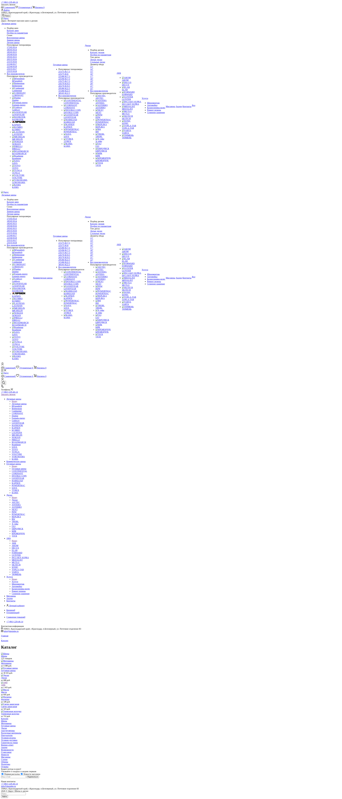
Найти (4, 797)
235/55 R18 (12, 71)
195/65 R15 (12, 57)
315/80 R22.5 (64, 91)
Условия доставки (9, 740)
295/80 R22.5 (64, 88)
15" (91, 71)
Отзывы (4, 766)
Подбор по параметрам (17, 33)
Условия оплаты (8, 738)
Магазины (5, 757)
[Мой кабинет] (2, 364)
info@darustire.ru (11, 631)
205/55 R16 (12, 59)
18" (91, 79)
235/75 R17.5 (64, 81)
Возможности (7, 750)
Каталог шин (13, 30)
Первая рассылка (12, 774)
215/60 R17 (12, 64)
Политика (5, 764)
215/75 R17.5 (64, 71)
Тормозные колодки (10, 714)
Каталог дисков (97, 52)
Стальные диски (97, 62)
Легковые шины (19, 404)
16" (91, 74)
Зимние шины (13, 40)
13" (91, 67)
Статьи (4, 759)
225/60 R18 (12, 66)
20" (91, 84)
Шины (4, 656)
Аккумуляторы (8, 730)
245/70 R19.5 (64, 84)
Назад (14, 401)
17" (91, 76)
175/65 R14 (12, 47)
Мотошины (6, 663)
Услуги (15, 581)
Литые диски (96, 59)
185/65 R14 (12, 50)
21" (91, 86)
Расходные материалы (11, 733)
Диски (15, 500)
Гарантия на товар (9, 742)
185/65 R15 (12, 52)
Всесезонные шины (16, 38)
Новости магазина (31, 774)
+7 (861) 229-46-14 (9, 2)
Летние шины (13, 42)
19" (91, 81)
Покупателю (7, 735)
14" (91, 69)
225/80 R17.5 (64, 76)
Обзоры (4, 762)
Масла (4, 692)
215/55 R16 (12, 62)
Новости (5, 754)
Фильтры (5, 699)
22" (91, 88)
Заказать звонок (8, 394)
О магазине (6, 752)
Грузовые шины (19, 469)
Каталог (4, 718)
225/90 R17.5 (64, 79)
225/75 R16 (63, 74)
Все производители (16, 74)
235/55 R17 (12, 69)
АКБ (14, 543)
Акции (4, 747)
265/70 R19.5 (64, 86)
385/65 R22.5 (64, 93)
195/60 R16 (12, 54)
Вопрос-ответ (7, 745)
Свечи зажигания (9, 706)
